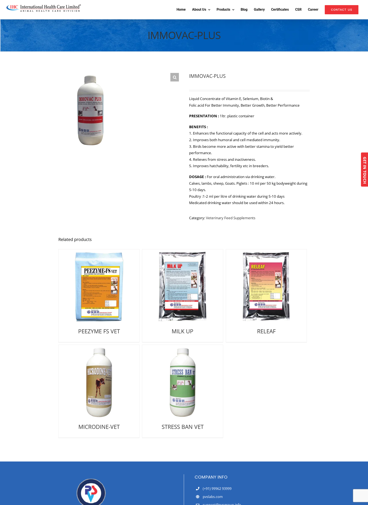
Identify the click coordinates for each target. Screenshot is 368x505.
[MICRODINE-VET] (99, 382)
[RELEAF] (266, 286)
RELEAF (266, 331)
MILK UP (182, 331)
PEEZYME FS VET (99, 331)
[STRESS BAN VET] (182, 382)
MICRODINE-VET (99, 427)
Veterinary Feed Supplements (230, 217)
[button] (174, 77)
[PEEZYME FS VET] (99, 286)
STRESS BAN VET (183, 427)
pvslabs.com (213, 496)
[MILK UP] (182, 286)
